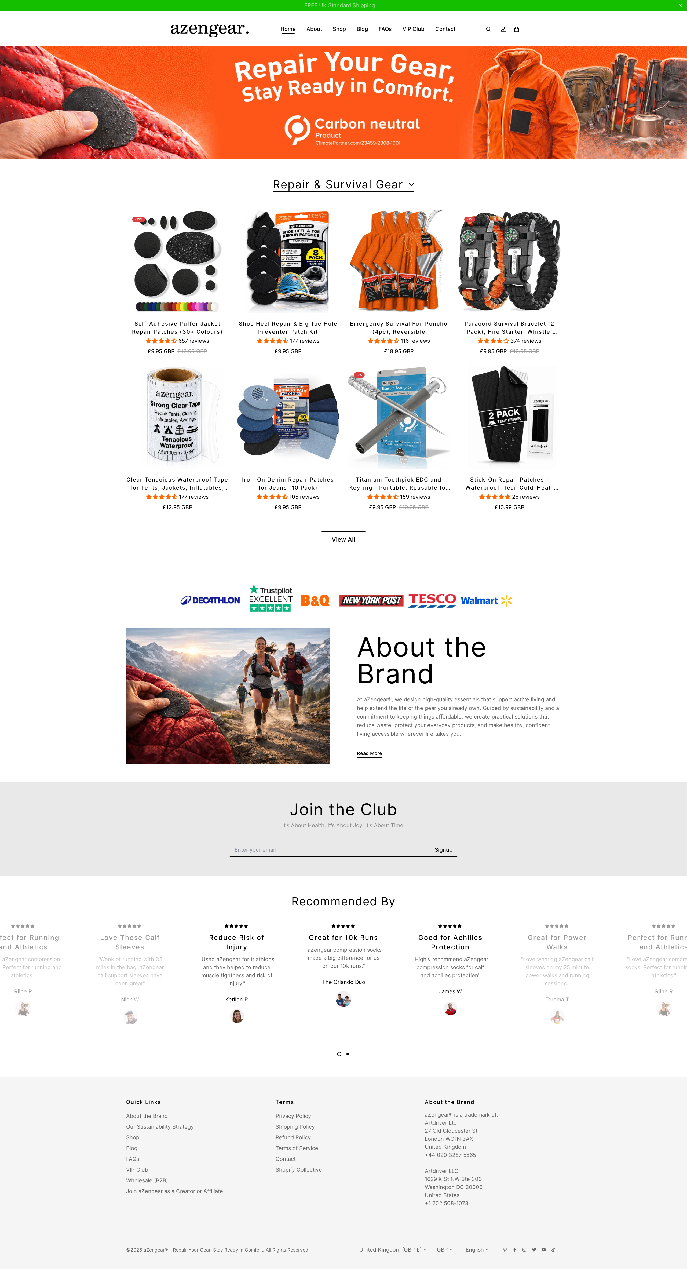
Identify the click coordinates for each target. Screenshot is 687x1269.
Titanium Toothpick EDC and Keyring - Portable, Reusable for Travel (398, 484)
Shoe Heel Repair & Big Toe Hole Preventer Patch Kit (288, 327)
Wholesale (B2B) (147, 1180)
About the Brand (147, 1116)
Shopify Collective (299, 1169)
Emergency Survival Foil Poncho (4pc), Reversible (399, 327)
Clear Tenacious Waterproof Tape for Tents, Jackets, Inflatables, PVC (177, 484)
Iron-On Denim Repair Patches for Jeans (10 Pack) (288, 483)
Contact (445, 29)
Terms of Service (297, 1148)
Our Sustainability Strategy (160, 1127)
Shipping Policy (295, 1127)
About (314, 29)
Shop (339, 29)
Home (288, 29)
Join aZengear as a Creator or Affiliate (174, 1191)
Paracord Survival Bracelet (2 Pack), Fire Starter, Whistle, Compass (509, 328)
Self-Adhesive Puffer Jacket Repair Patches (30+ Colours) (177, 327)
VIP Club (414, 29)
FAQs (385, 29)
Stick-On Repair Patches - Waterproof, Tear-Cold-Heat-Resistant (509, 484)
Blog (362, 29)
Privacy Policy (293, 1116)
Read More (369, 753)
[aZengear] (209, 29)
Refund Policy (293, 1137)
